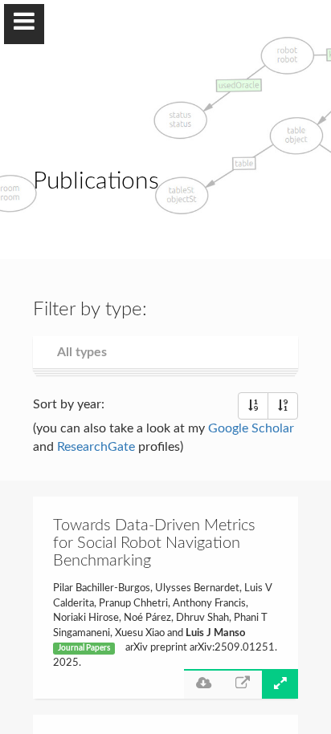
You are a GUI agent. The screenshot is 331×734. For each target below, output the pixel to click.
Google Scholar (251, 428)
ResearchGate (96, 446)
